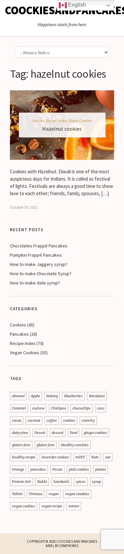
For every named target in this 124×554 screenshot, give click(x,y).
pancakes (38, 469)
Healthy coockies (75, 445)
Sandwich (61, 481)
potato (100, 469)
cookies (69, 420)
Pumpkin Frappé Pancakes (36, 255)
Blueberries (73, 396)
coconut (33, 420)
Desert (39, 432)
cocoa (16, 420)
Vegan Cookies (80, 120)
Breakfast (97, 396)
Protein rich (21, 481)
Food (73, 432)
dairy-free (20, 432)
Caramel (19, 408)
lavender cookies (55, 457)
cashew (38, 408)
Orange (18, 469)
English (76, 5)
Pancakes (19, 334)
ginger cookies (95, 432)
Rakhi (42, 481)
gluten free (46, 445)
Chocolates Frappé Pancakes (38, 246)
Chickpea (58, 408)
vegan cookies (23, 506)
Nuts (95, 457)
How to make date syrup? (35, 283)
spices (81, 481)
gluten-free (21, 445)
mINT (80, 457)
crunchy (88, 420)
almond (18, 396)
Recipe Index (56, 120)
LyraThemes (68, 545)
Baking (52, 396)
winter (73, 506)
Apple (35, 396)
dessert (57, 432)
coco (100, 408)
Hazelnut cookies (62, 128)
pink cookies (79, 469)
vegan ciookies (77, 493)
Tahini (17, 493)
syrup (96, 481)
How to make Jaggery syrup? (38, 264)
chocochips (81, 408)
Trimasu (35, 493)
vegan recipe (51, 506)
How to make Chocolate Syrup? (40, 274)
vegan (54, 493)
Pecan (57, 469)
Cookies (38, 120)
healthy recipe (23, 457)
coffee (52, 420)
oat (107, 457)
